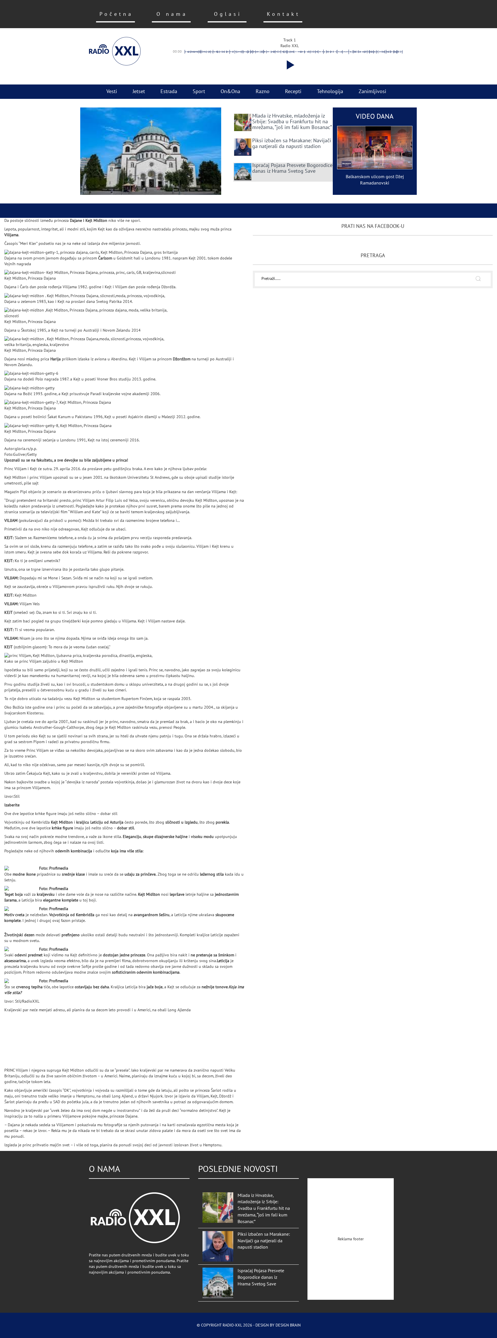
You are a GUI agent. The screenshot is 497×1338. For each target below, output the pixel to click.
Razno (262, 92)
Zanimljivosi (372, 92)
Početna (116, 14)
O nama (172, 14)
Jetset (139, 92)
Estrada (168, 92)
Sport (199, 92)
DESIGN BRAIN (288, 1325)
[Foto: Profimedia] (21, 868)
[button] (289, 65)
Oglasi (228, 14)
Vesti (111, 92)
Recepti (293, 92)
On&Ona (230, 92)
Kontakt (283, 14)
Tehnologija (330, 92)
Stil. (43, 483)
